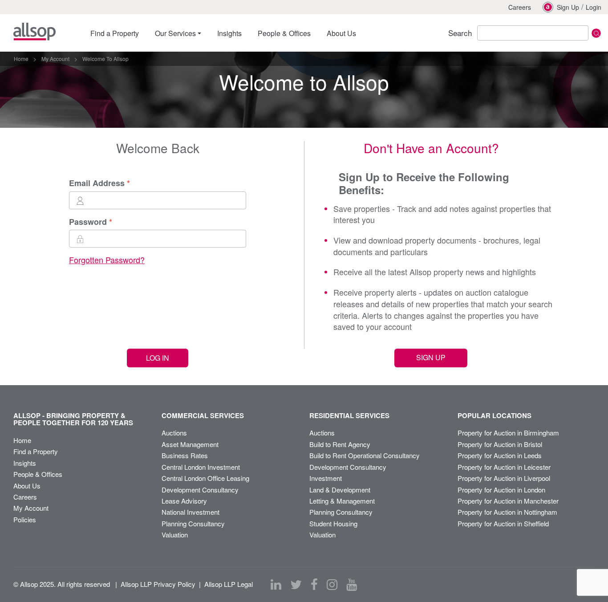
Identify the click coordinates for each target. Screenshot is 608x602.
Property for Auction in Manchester (508, 500)
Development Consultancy (200, 489)
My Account (31, 508)
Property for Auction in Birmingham (508, 432)
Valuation (175, 534)
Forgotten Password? (107, 259)
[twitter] (296, 584)
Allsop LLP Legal (228, 584)
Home (22, 440)
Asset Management (190, 444)
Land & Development (339, 489)
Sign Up (568, 7)
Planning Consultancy (193, 523)
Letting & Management (342, 500)
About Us (27, 485)
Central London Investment (201, 467)
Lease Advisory (184, 500)
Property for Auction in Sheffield (503, 523)
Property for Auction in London (501, 489)
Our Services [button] (175, 33)
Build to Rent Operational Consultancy (364, 455)
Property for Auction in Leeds (500, 455)
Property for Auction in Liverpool (504, 478)
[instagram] (332, 584)
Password (88, 222)
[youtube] (351, 584)
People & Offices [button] (284, 33)
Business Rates (185, 455)
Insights (24, 463)
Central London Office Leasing (205, 478)
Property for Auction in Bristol (500, 444)
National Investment (190, 512)
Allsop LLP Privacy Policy (158, 584)
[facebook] (314, 584)
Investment (325, 478)
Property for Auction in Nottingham (507, 512)
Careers (519, 7)
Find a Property (35, 451)
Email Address (97, 183)
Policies (24, 519)
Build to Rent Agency (339, 444)
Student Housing (333, 523)
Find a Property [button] (114, 33)
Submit (596, 33)
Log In (157, 358)
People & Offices (37, 474)
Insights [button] (229, 33)
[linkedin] (276, 584)
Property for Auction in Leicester (504, 467)
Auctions (174, 432)
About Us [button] (341, 33)
